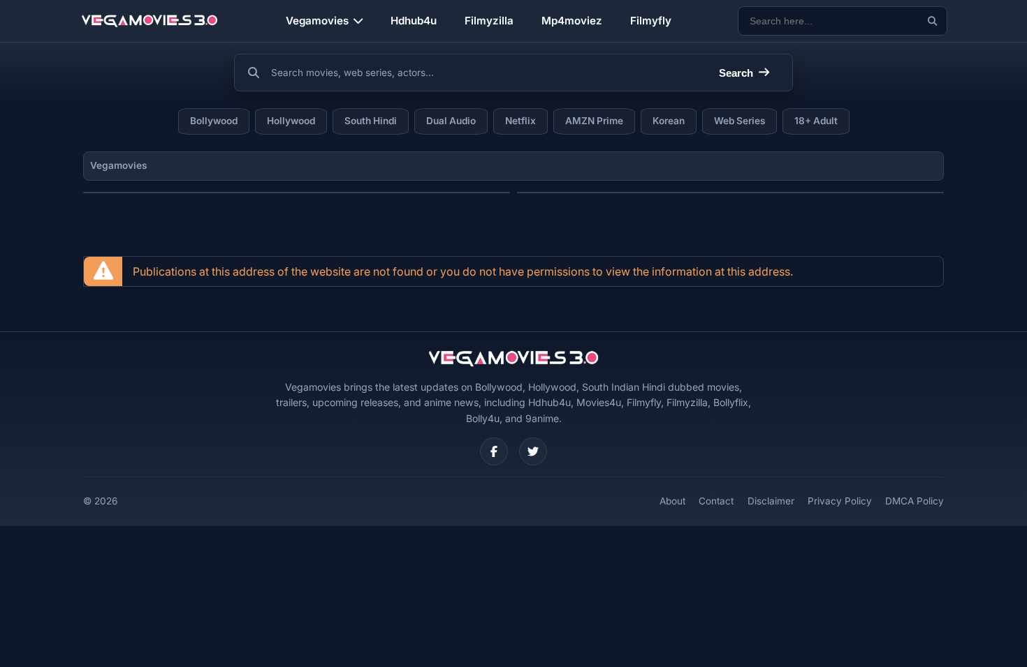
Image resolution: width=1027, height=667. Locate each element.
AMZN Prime (594, 120)
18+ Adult (816, 120)
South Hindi (370, 120)
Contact (716, 501)
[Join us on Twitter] (533, 451)
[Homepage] (149, 21)
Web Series (739, 120)
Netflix (520, 120)
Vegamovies (317, 20)
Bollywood (214, 120)
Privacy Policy (840, 501)
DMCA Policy (914, 501)
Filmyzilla (489, 20)
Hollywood (291, 120)
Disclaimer (771, 501)
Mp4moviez (571, 20)
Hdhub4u (414, 20)
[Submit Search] (932, 21)
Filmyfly (650, 20)
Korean (669, 120)
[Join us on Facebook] (494, 451)
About (672, 501)
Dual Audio (451, 120)
